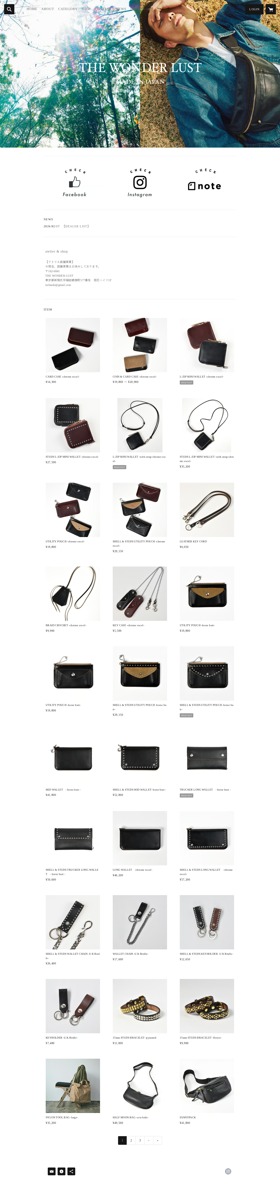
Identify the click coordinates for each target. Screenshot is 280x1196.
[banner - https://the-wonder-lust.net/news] (205, 182)
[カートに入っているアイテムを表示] (271, 9)
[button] (254, 9)
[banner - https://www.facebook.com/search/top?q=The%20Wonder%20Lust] (75, 182)
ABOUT (47, 9)
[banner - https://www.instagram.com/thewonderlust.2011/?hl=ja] (140, 182)
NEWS (121, 9)
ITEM (86, 9)
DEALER (137, 9)
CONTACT (103, 9)
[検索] (9, 9)
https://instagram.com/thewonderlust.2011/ (228, 1171)
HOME (32, 9)
